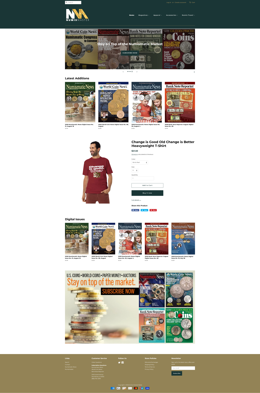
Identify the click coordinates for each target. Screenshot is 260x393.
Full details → (136, 200)
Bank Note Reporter (98, 371)
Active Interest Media (135, 385)
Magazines (143, 15)
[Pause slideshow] (194, 72)
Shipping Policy (149, 364)
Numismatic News (70, 367)
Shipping (135, 154)
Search (67, 362)
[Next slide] (137, 72)
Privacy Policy (149, 369)
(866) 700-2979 (96, 378)
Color (133, 159)
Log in (169, 2)
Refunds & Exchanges (151, 362)
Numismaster (69, 369)
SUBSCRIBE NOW (130, 53)
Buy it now (147, 193)
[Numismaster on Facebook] (122, 363)
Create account (180, 2)
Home (131, 15)
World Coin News (97, 369)
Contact (67, 364)
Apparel (157, 15)
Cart (193, 2)
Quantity (135, 175)
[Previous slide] (123, 72)
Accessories (171, 15)
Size (133, 167)
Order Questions (97, 362)
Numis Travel (188, 15)
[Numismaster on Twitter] (119, 363)
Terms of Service (150, 367)
